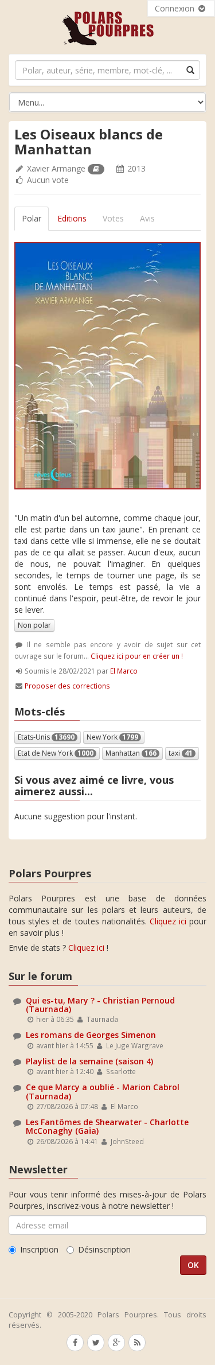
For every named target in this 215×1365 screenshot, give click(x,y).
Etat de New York (55, 753)
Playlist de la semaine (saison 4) (89, 1061)
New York (112, 737)
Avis (147, 218)
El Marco (124, 670)
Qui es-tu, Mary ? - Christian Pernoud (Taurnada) (100, 1004)
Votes (113, 218)
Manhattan (131, 753)
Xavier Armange (56, 168)
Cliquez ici (168, 921)
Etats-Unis (46, 737)
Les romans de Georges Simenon (91, 1034)
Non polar (34, 625)
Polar (31, 218)
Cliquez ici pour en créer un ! (137, 655)
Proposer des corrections (67, 685)
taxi (181, 753)
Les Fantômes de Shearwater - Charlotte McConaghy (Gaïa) (107, 1126)
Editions (72, 218)
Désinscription (104, 1249)
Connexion (176, 8)
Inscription (39, 1249)
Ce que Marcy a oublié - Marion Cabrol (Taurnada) (102, 1091)
